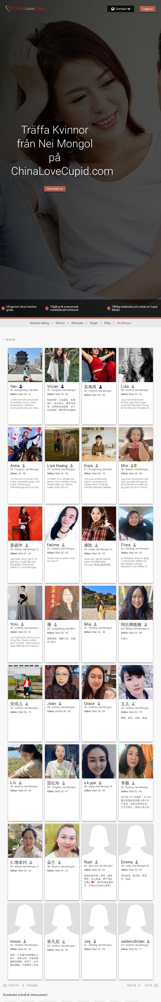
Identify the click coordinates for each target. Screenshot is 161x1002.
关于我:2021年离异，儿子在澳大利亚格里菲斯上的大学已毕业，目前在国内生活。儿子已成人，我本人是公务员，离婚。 (136, 802)
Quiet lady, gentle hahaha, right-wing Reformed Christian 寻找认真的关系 (97, 562)
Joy (87, 941)
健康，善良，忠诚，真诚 (134, 717)
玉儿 (125, 704)
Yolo (14, 624)
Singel (94, 323)
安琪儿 (16, 704)
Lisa (125, 386)
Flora (125, 545)
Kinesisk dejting (39, 323)
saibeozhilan (132, 941)
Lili (13, 782)
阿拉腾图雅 (131, 624)
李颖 (125, 783)
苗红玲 (53, 783)
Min (124, 465)
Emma (127, 862)
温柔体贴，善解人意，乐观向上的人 (61, 640)
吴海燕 (90, 386)
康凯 (88, 545)
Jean (51, 703)
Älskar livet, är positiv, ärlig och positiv (61, 559)
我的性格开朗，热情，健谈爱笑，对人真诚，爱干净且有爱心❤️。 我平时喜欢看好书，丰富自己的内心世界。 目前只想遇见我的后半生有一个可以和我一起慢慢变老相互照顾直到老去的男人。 (98, 880)
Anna (14, 465)
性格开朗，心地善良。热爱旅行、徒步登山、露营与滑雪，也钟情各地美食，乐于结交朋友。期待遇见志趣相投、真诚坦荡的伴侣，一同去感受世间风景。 (61, 405)
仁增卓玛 (18, 862)
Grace (89, 703)
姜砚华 (16, 545)
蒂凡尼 (53, 941)
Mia (87, 624)
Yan (13, 386)
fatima (53, 545)
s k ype (90, 782)
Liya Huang (57, 465)
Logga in (147, 8)
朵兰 (51, 862)
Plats (107, 323)
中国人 (124, 638)
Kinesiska (77, 323)
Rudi (88, 862)
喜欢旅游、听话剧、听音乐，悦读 (134, 877)
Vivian (52, 386)
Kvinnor (60, 323)
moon (15, 941)
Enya (88, 465)
